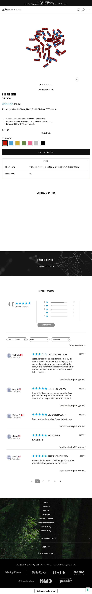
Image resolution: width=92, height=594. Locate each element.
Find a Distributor (46, 152)
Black (42, 143)
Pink (30, 143)
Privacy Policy (46, 527)
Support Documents (46, 266)
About (46, 503)
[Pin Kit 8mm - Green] (19, 240)
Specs (46, 161)
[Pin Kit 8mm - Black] (27, 240)
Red (5, 143)
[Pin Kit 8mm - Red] (11, 240)
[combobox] (39, 339)
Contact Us (46, 507)
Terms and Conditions (46, 523)
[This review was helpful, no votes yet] (79, 380)
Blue (11, 143)
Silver (36, 143)
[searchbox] (15, 339)
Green (23, 143)
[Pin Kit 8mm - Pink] (22, 240)
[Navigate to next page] (60, 481)
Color (6, 138)
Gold (17, 143)
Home (41, 89)
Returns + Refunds (46, 519)
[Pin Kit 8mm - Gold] (16, 240)
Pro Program (46, 515)
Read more (42, 372)
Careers (46, 511)
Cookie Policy (46, 531)
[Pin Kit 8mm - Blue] (13, 240)
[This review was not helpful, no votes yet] (83, 379)
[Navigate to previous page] (31, 481)
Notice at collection (46, 591)
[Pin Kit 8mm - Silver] (24, 240)
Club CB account (62, 4)
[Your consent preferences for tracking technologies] (88, 589)
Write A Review (46, 325)
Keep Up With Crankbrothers (45, 538)
